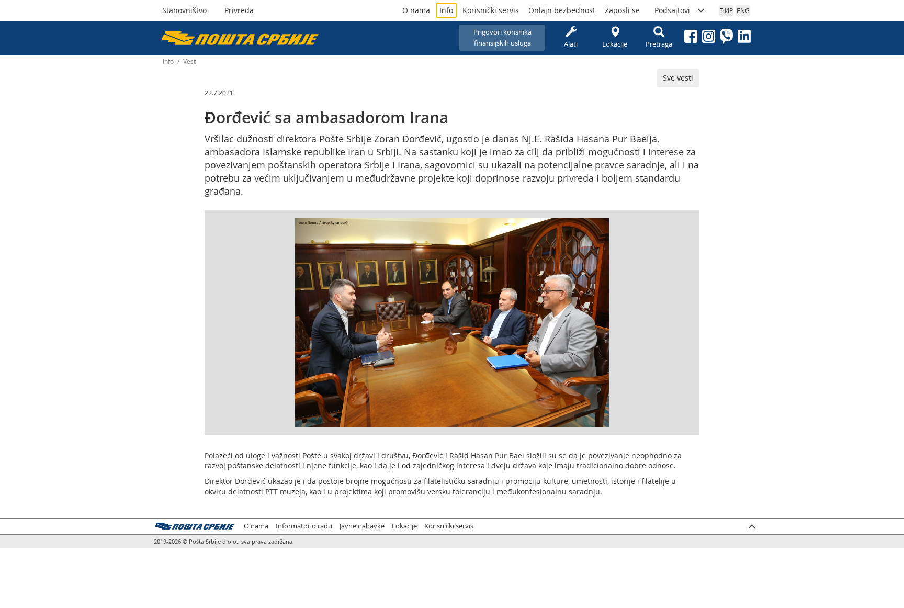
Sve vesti (678, 78)
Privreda (239, 10)
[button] (599, 227)
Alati (571, 44)
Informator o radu (304, 526)
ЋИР (726, 10)
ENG (743, 10)
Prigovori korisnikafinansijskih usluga (502, 37)
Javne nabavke (362, 526)
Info (446, 10)
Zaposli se (622, 10)
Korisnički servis (490, 10)
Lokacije (614, 44)
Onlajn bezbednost (561, 10)
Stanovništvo (184, 10)
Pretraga (659, 44)
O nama (416, 10)
